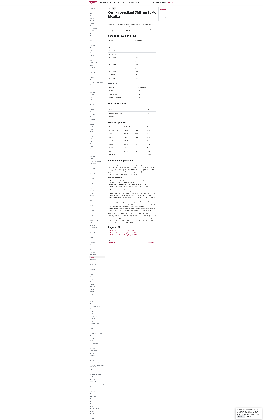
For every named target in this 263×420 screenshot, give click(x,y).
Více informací (256, 414)
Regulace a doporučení (164, 17)
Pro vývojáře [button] (110, 2)
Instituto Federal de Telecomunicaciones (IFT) (122, 231)
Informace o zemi (163, 13)
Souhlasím (240, 416)
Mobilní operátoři (163, 15)
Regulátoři (162, 18)
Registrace (170, 2)
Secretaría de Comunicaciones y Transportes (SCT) (123, 233)
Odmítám (249, 416)
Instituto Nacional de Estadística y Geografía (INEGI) (123, 235)
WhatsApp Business (165, 11)
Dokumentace (120, 2)
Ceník (128, 2)
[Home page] (109, 8)
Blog (132, 2)
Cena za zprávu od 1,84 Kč (165, 9)
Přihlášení (163, 2)
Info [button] (136, 2)
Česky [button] (156, 2)
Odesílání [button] (102, 2)
